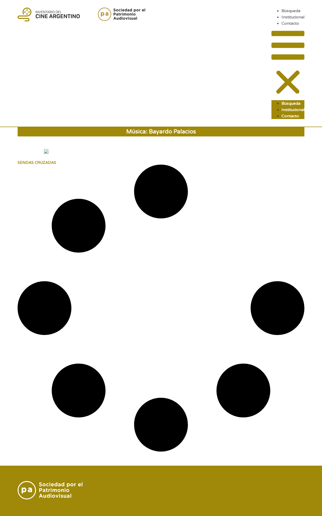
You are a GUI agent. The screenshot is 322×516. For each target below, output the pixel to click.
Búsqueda (290, 10)
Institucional (292, 17)
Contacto (290, 23)
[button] (287, 63)
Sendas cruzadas (37, 162)
